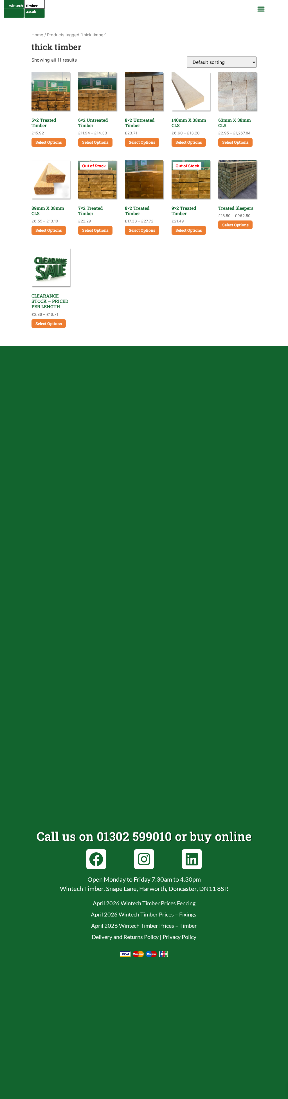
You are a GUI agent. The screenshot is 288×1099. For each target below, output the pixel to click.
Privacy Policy (179, 936)
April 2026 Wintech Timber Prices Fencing (144, 903)
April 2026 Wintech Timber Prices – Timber (144, 925)
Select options (48, 142)
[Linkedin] (192, 859)
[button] (261, 9)
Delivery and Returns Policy (125, 936)
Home (37, 34)
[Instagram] (144, 859)
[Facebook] (96, 859)
